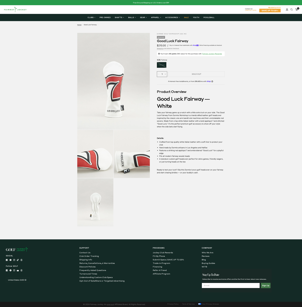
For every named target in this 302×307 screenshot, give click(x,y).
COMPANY (207, 248)
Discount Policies (87, 267)
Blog (204, 259)
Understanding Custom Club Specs (96, 277)
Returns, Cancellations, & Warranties (97, 263)
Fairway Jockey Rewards (212, 54)
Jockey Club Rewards (163, 252)
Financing (157, 267)
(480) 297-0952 (250, 10)
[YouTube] (19, 270)
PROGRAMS (159, 248)
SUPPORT (84, 248)
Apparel (155, 17)
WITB (204, 267)
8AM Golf (110, 304)
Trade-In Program (161, 263)
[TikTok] (19, 260)
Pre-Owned (105, 17)
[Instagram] (15, 260)
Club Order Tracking (89, 256)
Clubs (91, 17)
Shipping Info (85, 259)
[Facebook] (8, 260)
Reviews (205, 256)
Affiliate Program (161, 274)
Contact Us (84, 252)
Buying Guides (208, 263)
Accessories (171, 17)
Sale (186, 17)
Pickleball (208, 17)
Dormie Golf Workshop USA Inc (172, 34)
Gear (142, 17)
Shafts (118, 17)
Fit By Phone (159, 256)
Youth (196, 17)
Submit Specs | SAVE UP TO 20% (168, 259)
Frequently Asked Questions (92, 270)
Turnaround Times (88, 274)
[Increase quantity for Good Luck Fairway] (165, 74)
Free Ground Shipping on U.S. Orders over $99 (151, 3)
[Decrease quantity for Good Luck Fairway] (159, 74)
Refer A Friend (160, 270)
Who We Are (207, 252)
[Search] (291, 9)
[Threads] (22, 260)
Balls (131, 17)
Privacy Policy (172, 304)
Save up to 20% (270, 10)
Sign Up (265, 285)
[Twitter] (11, 260)
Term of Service (188, 304)
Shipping (160, 48)
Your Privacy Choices (210, 304)
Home (79, 25)
